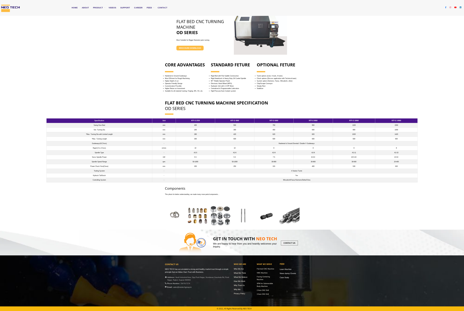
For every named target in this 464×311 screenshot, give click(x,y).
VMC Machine (262, 273)
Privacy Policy (239, 294)
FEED (149, 8)
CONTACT (162, 8)
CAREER (138, 8)
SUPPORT (125, 8)
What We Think (240, 273)
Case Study (284, 277)
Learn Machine (285, 269)
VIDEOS (112, 8)
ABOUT (85, 8)
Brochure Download (190, 48)
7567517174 (185, 283)
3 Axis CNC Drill (263, 294)
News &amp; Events (288, 273)
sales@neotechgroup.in (182, 287)
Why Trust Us (239, 285)
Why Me (237, 289)
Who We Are (239, 269)
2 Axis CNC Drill (263, 290)
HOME (75, 8)
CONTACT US (289, 243)
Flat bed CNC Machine (265, 269)
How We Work (239, 281)
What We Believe (240, 277)
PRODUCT (98, 8)
